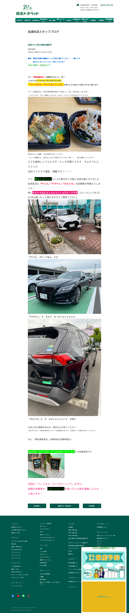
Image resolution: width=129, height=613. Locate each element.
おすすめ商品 (43, 565)
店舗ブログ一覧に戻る (64, 506)
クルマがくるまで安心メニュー (48, 537)
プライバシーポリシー (74, 548)
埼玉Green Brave (102, 532)
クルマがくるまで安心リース (47, 540)
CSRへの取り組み (72, 533)
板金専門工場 (43, 562)
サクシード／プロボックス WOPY (20, 574)
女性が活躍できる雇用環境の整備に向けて (78, 539)
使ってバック (43, 526)
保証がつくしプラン (45, 534)
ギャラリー (99, 541)
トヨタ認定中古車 (15, 566)
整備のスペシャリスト (45, 560)
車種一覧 (13, 544)
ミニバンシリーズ (15, 558)
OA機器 (42, 576)
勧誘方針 (70, 554)
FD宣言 (70, 551)
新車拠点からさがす (16, 527)
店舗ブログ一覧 (15, 533)
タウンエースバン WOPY (17, 577)
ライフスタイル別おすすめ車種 (19, 541)
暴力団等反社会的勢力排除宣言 (76, 545)
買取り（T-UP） (15, 569)
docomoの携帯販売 (45, 574)
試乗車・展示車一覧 (16, 546)
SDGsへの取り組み (73, 535)
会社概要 (70, 527)
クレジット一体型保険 (45, 523)
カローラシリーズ (15, 555)
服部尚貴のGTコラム (102, 538)
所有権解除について (103, 524)
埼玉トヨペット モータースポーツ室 (106, 535)
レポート (99, 544)
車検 (41, 548)
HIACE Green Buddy (16, 549)
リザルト (99, 546)
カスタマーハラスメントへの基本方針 (78, 542)
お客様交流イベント (73, 581)
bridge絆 (71, 587)
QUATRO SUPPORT (16, 572)
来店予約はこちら (103, 597)
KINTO (41, 532)
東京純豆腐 (43, 579)
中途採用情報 (71, 566)
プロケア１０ (43, 554)
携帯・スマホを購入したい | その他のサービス (50, 583)
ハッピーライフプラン (17, 586)
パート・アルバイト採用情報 (75, 569)
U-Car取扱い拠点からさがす (18, 530)
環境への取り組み (72, 530)
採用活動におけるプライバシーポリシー (78, 572)
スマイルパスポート (45, 529)
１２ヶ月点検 (43, 551)
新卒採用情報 (71, 563)
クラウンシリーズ (15, 552)
